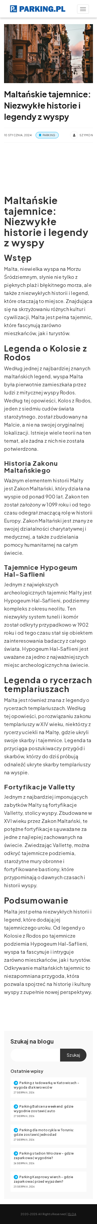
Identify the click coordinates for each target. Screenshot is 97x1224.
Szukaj (20, 1041)
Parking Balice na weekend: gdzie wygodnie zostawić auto (44, 1108)
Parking (49, 135)
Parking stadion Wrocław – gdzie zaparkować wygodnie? (44, 1155)
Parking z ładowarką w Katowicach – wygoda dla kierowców (46, 1085)
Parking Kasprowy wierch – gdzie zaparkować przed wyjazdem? (43, 1179)
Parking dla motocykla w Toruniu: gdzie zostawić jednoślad (44, 1132)
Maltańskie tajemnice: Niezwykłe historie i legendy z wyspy (47, 105)
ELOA (72, 1214)
